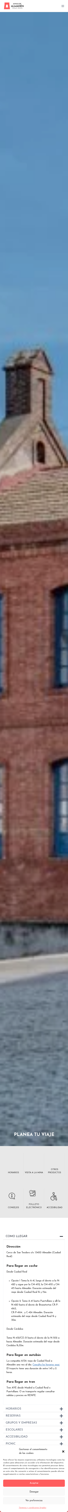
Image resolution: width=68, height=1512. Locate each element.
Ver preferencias (34, 1500)
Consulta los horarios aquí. (46, 1365)
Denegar (34, 1492)
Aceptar (34, 1483)
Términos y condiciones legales (32, 1508)
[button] (63, 1451)
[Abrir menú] (63, 5)
